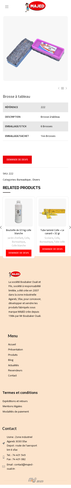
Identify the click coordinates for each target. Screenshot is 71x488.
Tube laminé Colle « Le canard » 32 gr (52, 232)
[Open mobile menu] (7, 6)
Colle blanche (19, 246)
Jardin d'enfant (15, 238)
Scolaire (48, 238)
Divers (36, 179)
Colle (26, 238)
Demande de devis (17, 159)
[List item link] (25, 299)
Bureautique (24, 179)
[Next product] (66, 88)
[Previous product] (59, 88)
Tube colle (59, 242)
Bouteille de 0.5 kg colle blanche (18, 232)
